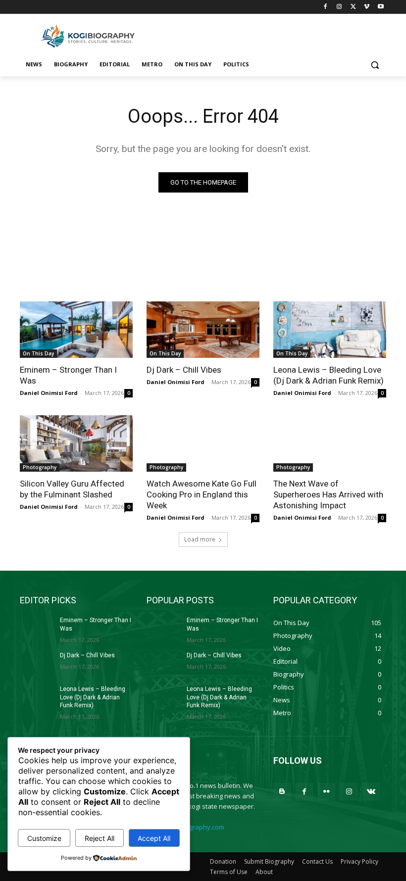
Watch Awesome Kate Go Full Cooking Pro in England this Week (201, 494)
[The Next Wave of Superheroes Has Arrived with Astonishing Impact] (329, 443)
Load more (199, 539)
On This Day (38, 353)
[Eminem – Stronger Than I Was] (76, 329)
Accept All (154, 838)
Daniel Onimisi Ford (49, 392)
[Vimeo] (366, 7)
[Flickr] (326, 791)
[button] (374, 64)
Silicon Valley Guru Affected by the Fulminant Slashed (72, 489)
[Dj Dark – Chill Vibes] (203, 329)
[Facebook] (325, 7)
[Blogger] (282, 791)
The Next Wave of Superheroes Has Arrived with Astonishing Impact (328, 494)
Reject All (99, 838)
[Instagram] (339, 7)
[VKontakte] (371, 791)
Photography (39, 467)
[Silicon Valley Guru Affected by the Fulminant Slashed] (76, 443)
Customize (44, 838)
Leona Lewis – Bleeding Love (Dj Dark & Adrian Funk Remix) (328, 375)
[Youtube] (380, 7)
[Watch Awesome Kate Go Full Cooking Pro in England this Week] (203, 443)
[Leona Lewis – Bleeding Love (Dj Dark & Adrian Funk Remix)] (329, 329)
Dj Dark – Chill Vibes (184, 370)
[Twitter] (353, 7)
